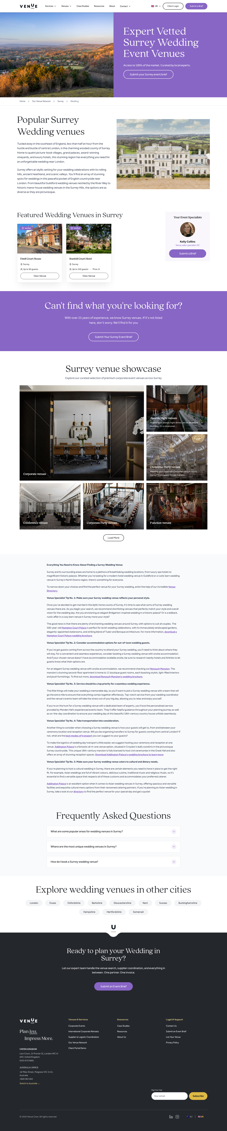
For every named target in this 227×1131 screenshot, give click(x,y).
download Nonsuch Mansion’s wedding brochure (116, 676)
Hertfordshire (114, 911)
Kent (145, 902)
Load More (113, 537)
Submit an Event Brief (113, 986)
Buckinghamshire (188, 902)
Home (22, 101)
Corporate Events (76, 1026)
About (112, 6)
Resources (99, 6)
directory (79, 791)
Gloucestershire (122, 902)
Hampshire (89, 911)
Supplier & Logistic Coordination (83, 1037)
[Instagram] (177, 1117)
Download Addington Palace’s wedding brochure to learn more (129, 754)
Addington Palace (64, 746)
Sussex (163, 902)
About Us (121, 1037)
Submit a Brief (196, 6)
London (34, 902)
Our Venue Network (41, 101)
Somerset (138, 911)
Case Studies (83, 6)
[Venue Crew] (28, 1021)
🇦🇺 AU (189, 1116)
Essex (53, 902)
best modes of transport (79, 735)
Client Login (173, 6)
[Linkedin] (171, 1117)
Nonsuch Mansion (160, 668)
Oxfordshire (73, 902)
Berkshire (97, 902)
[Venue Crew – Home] (28, 6)
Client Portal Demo (77, 1048)
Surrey (60, 101)
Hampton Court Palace (74, 627)
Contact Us (171, 1026)
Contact (124, 6)
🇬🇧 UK (201, 1116)
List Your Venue (173, 1037)
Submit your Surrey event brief (148, 74)
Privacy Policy (172, 1042)
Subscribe (198, 1095)
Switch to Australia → (30, 1083)
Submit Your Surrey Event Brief (113, 337)
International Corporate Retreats (83, 1031)
